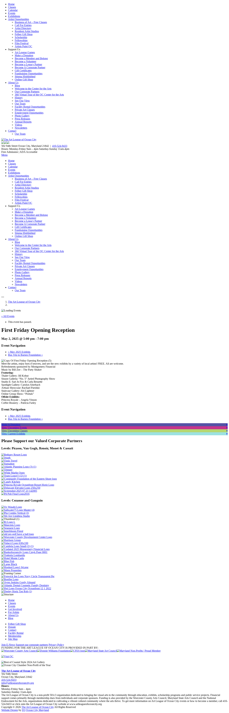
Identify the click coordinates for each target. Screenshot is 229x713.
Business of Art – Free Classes (31, 22)
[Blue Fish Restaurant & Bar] (7, 561)
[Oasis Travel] (9, 460)
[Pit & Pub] (15, 493)
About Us (13, 82)
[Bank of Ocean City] (24, 552)
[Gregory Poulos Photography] (9, 564)
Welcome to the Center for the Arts (33, 88)
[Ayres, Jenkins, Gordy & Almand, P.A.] (18, 582)
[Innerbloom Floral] (12, 531)
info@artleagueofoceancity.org (17, 682)
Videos (18, 124)
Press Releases (22, 118)
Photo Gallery (22, 115)
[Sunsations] (7, 463)
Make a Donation (24, 55)
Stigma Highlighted (25, 76)
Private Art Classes (25, 109)
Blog (17, 85)
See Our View (22, 100)
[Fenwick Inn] (27, 576)
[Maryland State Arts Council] (53, 650)
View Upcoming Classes (14, 430)
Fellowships (21, 40)
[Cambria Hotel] (17, 546)
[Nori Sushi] (19, 490)
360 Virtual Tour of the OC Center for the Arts (39, 94)
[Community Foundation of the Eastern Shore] (29, 478)
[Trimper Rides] (6, 469)
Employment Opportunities (29, 112)
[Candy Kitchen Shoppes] (10, 481)
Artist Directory (23, 28)
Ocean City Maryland (37, 710)
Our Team (20, 103)
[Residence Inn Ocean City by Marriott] (8, 522)
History (19, 97)
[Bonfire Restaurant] (9, 579)
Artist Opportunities (18, 19)
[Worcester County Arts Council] (19, 650)
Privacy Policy (56, 644)
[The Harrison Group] (11, 540)
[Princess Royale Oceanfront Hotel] (27, 484)
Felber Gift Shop (24, 34)
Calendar (13, 10)
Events (11, 13)
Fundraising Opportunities (28, 73)
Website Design (9, 710)
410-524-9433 (59, 145)
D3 (23, 710)
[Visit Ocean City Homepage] (7, 656)
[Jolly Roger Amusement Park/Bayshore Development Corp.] (6, 457)
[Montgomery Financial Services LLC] (25, 549)
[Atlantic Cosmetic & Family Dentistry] (25, 585)
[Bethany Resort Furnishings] (14, 454)
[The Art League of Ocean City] (18, 139)
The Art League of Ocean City (24, 301)
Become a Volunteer (25, 61)
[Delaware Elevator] (20, 487)
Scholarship (21, 37)
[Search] (2, 297)
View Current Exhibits (13, 433)
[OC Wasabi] (11, 507)
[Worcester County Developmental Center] (26, 537)
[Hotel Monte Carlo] (12, 558)
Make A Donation (10, 424)
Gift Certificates (23, 70)
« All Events (7, 316)
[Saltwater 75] (18, 510)
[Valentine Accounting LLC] (14, 543)
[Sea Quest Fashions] (10, 528)
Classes (12, 7)
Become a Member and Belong (31, 58)
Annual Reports (23, 121)
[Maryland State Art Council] (101, 650)
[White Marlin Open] (13, 472)
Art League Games (25, 52)
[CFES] (77, 650)
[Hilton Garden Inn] (26, 588)
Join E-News (8, 644)
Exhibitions (14, 16)
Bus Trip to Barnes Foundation (25, 354)
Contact (12, 130)
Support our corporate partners (32, 644)
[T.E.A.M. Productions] (14, 475)
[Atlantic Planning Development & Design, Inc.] (18, 466)
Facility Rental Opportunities (30, 106)
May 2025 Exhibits (19, 351)
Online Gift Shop (24, 79)
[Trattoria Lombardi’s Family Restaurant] (13, 555)
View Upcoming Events (14, 427)
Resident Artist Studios (27, 31)
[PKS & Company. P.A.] (15, 513)
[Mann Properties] (11, 570)
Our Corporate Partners (27, 91)
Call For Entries (23, 25)
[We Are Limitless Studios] (15, 516)
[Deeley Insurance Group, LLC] (16, 591)
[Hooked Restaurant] (14, 567)
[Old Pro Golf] (17, 534)
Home (11, 4)
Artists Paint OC (23, 46)
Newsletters (21, 127)
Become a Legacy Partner (28, 64)
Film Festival (21, 43)
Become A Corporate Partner (30, 67)
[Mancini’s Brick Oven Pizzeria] (10, 525)
